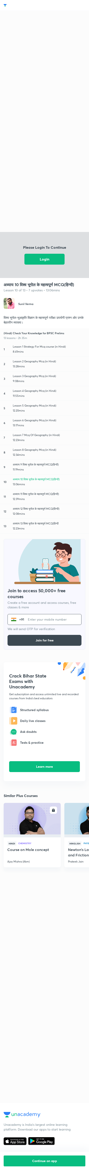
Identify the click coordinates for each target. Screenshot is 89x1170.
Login (44, 259)
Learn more (44, 766)
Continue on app (44, 1161)
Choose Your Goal (23, 5)
